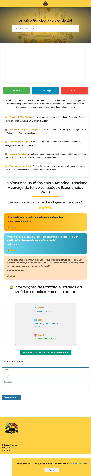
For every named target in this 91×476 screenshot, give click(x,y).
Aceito (52, 470)
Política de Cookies (9, 447)
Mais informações (80, 463)
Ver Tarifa (75, 91)
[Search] (74, 27)
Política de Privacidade (10, 445)
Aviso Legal (6, 450)
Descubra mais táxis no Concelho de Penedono (45, 352)
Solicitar (16, 91)
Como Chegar (45, 91)
